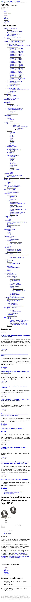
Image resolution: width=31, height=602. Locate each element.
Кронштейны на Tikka (16, 77)
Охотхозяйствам (8, 173)
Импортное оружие (12, 47)
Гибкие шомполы (15, 280)
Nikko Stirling (13, 165)
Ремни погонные (11, 188)
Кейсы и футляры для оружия (15, 299)
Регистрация (7, 13)
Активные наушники (16, 242)
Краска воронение (12, 274)
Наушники (10, 240)
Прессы (12, 210)
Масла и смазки (14, 283)
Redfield (12, 141)
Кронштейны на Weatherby (17, 78)
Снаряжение (7, 220)
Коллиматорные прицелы (14, 149)
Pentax (12, 139)
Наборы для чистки (15, 284)
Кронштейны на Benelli (16, 52)
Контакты (6, 21)
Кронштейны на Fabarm (16, 58)
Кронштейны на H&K (16, 59)
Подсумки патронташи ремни (12, 185)
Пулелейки (13, 199)
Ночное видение (8, 102)
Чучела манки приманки (10, 307)
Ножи (8, 101)
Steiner (12, 142)
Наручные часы (11, 223)
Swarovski (12, 170)
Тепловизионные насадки (14, 249)
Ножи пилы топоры (9, 99)
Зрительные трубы (12, 146)
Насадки (9, 106)
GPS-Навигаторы (11, 319)
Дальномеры (10, 145)
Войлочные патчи (18, 289)
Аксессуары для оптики (13, 124)
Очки (8, 244)
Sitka (11, 121)
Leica (11, 135)
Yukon (12, 143)
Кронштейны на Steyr (16, 75)
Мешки (9, 230)
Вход (5, 11)
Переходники (10, 92)
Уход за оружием (8, 273)
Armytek (12, 227)
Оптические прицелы (13, 155)
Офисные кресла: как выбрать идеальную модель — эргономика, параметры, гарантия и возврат (15, 462)
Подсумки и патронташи (14, 186)
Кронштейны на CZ (15, 57)
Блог (5, 17)
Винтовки (9, 180)
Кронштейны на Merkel (16, 65)
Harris (11, 235)
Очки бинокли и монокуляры (15, 108)
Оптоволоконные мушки (14, 34)
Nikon (11, 138)
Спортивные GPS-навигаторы (18, 324)
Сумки (9, 219)
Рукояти (9, 270)
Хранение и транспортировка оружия (14, 297)
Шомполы (13, 296)
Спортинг (9, 246)
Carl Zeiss (12, 133)
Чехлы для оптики (15, 125)
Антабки (9, 30)
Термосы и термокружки (13, 225)
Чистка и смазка (11, 277)
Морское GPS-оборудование (18, 321)
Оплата (6, 20)
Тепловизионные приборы (14, 250)
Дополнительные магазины (14, 31)
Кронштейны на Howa (16, 62)
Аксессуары (10, 104)
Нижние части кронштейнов (15, 87)
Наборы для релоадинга (16, 206)
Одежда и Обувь (8, 115)
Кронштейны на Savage (16, 74)
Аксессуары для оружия (10, 28)
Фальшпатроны (11, 35)
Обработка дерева (12, 276)
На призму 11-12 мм (12, 85)
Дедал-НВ (13, 111)
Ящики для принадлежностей (15, 306)
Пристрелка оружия (9, 189)
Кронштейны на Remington (17, 67)
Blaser (8, 38)
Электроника (7, 317)
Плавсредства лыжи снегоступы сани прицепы (16, 178)
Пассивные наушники (16, 243)
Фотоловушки (11, 176)
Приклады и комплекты (13, 267)
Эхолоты (9, 326)
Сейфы (9, 301)
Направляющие (14, 286)
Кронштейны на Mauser (16, 64)
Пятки (8, 269)
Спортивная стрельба (9, 236)
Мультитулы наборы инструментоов (17, 222)
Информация (7, 533)
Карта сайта (7, 22)
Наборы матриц (14, 207)
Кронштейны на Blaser (16, 54)
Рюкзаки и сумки (8, 216)
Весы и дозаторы (14, 202)
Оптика (6, 122)
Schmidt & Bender (15, 169)
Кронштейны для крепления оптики (14, 41)
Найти (2, 8)
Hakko (12, 159)
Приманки (10, 314)
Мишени (9, 237)
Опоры (9, 232)
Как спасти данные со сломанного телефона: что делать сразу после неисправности (15, 400)
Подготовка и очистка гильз (18, 209)
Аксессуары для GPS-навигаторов (19, 320)
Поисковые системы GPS (17, 257)
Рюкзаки (9, 217)
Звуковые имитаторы (12, 309)
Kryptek (12, 119)
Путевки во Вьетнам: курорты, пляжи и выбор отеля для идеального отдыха (14, 414)
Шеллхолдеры (14, 215)
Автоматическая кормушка (14, 175)
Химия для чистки (15, 294)
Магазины (10, 266)
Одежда (9, 118)
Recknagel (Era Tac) (15, 84)
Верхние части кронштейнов (15, 42)
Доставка (6, 18)
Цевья (8, 272)
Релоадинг (7, 193)
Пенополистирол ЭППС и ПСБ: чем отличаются (15, 479)
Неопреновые (20, 128)
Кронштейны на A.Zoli (16, 48)
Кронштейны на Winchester (17, 79)
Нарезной (9, 200)
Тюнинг (6, 259)
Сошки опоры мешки (9, 229)
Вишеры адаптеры (15, 279)
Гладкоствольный (12, 195)
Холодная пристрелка (13, 192)
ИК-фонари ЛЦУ (14, 105)
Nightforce (13, 163)
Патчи (12, 287)
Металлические (14, 239)
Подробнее (4, 349)
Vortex (12, 172)
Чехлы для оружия (12, 303)
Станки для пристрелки (13, 190)
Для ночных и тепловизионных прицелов (18, 45)
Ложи (8, 264)
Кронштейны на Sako (16, 71)
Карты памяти (17, 311)
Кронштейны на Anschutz (17, 50)
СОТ (11, 112)
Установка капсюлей (15, 213)
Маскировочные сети (13, 98)
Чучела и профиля (12, 316)
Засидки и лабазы (12, 95)
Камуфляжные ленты (13, 96)
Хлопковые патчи (18, 291)
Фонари (9, 226)
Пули (8, 183)
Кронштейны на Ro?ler (16, 68)
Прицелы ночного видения (14, 109)
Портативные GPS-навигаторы (18, 323)
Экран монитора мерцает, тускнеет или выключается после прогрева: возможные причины (13, 430)
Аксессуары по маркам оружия (12, 37)
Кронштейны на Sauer (16, 72)
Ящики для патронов (12, 304)
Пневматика (7, 179)
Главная (6, 15)
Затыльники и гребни (13, 32)
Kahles (12, 161)
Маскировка (7, 94)
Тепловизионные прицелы (14, 252)
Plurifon (12, 310)
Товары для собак (8, 253)
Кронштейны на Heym (16, 61)
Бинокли (9, 131)
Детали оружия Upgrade (13, 263)
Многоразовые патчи (19, 290)
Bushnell (12, 132)
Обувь (8, 116)
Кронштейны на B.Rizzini (17, 51)
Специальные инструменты (17, 212)
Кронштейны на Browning (17, 55)
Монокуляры (10, 152)
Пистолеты (10, 182)
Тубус (18, 129)
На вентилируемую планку (14, 81)
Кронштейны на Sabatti (16, 69)
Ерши (11, 281)
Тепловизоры (7, 247)
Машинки (13, 198)
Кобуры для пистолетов (13, 300)
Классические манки (12, 313)
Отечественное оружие (13, 88)
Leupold (12, 136)
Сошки (9, 233)
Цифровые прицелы (12, 114)
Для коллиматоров (12, 44)
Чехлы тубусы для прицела (20, 126)
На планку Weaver (12, 82)
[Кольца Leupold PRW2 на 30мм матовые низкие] (9, 518)
